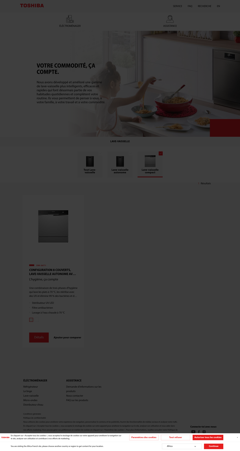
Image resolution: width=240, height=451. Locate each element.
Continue (213, 446)
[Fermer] (237, 437)
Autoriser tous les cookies (208, 437)
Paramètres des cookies (143, 437)
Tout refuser (175, 437)
